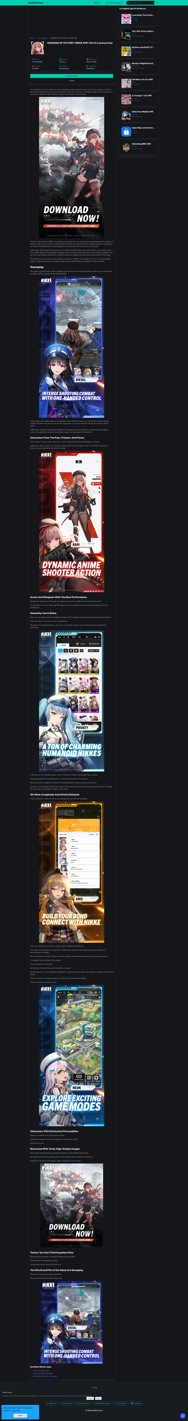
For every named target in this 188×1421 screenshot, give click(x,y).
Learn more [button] (16, 1410)
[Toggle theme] (46, 3)
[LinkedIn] (96, 1388)
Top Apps (90, 1398)
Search (98, 1398)
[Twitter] (94, 1388)
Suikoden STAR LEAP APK (42, 1373)
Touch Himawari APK (41, 1371)
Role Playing (42, 38)
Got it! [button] (20, 1415)
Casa (32, 38)
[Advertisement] (71, 22)
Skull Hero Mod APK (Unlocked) (45, 1376)
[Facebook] (92, 1388)
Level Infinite (37, 62)
